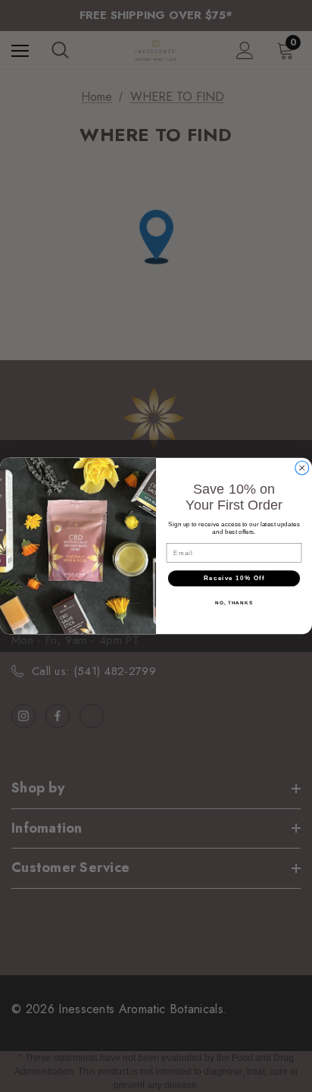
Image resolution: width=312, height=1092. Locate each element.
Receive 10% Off (234, 578)
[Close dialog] (302, 468)
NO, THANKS (234, 602)
